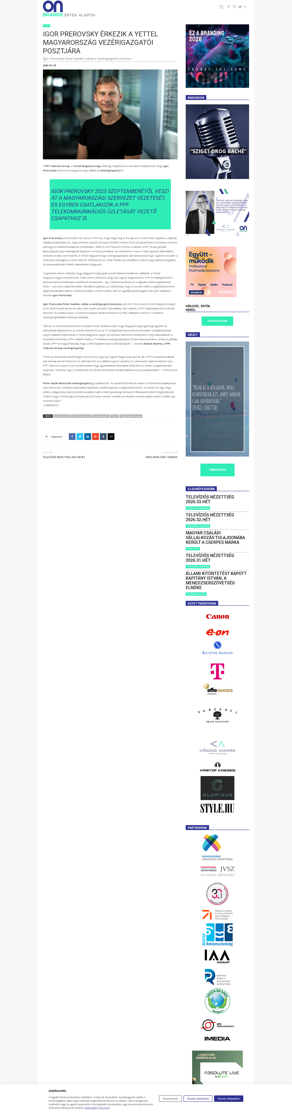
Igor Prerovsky (62, 416)
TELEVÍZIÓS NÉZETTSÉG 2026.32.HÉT (210, 517)
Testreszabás (170, 1098)
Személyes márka (196, 593)
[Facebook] (228, 7)
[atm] (211, 296)
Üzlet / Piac (193, 548)
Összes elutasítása (198, 1098)
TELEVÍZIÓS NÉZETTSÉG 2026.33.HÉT (210, 499)
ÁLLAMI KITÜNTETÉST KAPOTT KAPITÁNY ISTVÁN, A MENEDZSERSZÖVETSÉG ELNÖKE (216, 580)
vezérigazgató (101, 416)
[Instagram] (234, 7)
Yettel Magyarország (131, 416)
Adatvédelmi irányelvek (97, 1107)
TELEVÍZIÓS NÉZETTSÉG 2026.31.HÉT (210, 558)
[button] (247, 7)
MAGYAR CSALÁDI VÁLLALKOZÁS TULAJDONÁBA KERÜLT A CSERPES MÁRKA (215, 537)
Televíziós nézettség (198, 507)
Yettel (114, 416)
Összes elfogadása (229, 1098)
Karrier (46, 26)
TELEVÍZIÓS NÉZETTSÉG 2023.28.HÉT (64, 457)
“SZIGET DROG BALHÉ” (218, 151)
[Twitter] (240, 7)
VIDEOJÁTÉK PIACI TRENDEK (161, 457)
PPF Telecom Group (81, 416)
